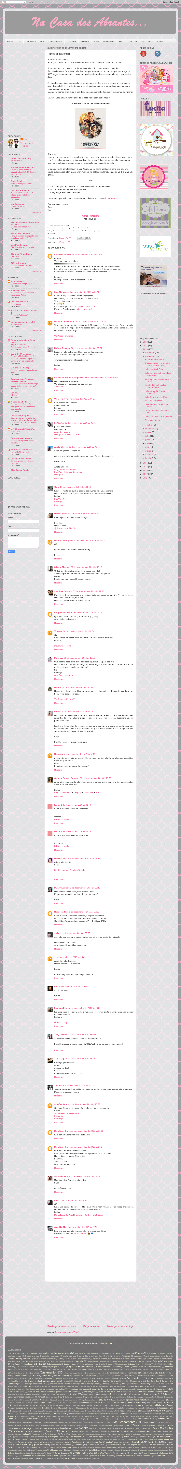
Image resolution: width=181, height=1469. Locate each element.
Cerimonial (133, 1373)
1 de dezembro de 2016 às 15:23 (88, 1131)
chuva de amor (106, 1376)
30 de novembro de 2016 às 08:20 (75, 487)
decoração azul (78, 1384)
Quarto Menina (22, 1445)
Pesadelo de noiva (107, 1431)
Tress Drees (16, 304)
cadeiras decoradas (139, 1367)
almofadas (151, 1353)
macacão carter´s (66, 1419)
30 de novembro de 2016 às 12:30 (88, 591)
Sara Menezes (61, 292)
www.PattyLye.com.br (63, 675)
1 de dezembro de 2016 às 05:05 (75, 933)
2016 (145, 349)
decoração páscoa (14, 1394)
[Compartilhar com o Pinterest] (89, 238)
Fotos (14, 1405)
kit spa (134, 1411)
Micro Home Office (14, 1425)
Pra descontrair (77, 1437)
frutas (35, 1405)
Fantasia (145, 1400)
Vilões (49, 1458)
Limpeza (100, 1416)
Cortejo (97, 1381)
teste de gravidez (150, 1453)
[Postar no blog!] (81, 238)
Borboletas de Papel (64, 1215)
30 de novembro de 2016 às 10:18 (86, 567)
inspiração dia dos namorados (135, 1408)
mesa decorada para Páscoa (70, 1422)
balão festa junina (14, 1361)
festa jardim (94, 1402)
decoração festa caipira (16, 1392)
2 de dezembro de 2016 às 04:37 (75, 1200)
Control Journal (110, 1378)
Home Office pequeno (78, 1408)
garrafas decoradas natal (75, 1405)
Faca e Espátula (117, 1400)
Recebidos (68, 1445)
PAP (81, 1428)
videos (39, 1458)
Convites (34, 1381)
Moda (121, 41)
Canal (85, 216)
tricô (49, 1456)
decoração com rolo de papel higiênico (94, 1386)
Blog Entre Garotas (63, 1131)
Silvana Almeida (62, 567)
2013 (145, 470)
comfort (152, 1375)
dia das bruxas (88, 1394)
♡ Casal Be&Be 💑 (82, 1234)
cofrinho (117, 1375)
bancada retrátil (44, 1361)
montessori (71, 1425)
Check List (46, 1375)
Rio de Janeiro (134, 1447)
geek (104, 1405)
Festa (37, 1402)
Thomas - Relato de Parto (21, 265)
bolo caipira (163, 1364)
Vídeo (31, 1458)
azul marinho (166, 1359)
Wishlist (94, 1458)
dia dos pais (136, 1394)
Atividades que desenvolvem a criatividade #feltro (23, 294)
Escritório (46, 1400)
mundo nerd (83, 1425)
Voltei (79, 1458)
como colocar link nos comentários (31, 1378)
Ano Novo (26, 1359)
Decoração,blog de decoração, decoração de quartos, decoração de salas (24, 418)
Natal (127, 1425)
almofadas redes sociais (50, 1356)
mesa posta (100, 1422)
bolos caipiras (21, 1367)
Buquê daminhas (85, 1367)
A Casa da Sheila (19, 402)
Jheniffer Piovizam (63, 591)
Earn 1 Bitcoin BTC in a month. (23, 422)
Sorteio (76, 1452)
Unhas (69, 1456)
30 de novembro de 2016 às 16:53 (95, 778)
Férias (29, 1403)
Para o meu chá (19, 1431)
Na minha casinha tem (21, 450)
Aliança (106, 1353)
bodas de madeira (107, 1364)
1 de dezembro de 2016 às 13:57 (85, 1104)
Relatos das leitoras (114, 1445)
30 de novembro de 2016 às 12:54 (78, 631)
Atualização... (16, 431)
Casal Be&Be (60, 1227)
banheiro (79, 1361)
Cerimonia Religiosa (118, 1373)
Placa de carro (37, 1434)
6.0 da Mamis (16, 161)
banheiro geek (92, 1361)
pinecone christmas (14, 1434)
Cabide (126, 1367)
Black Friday (28, 1364)
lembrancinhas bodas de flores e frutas (102, 1413)
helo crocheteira (32, 1408)
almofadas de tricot (14, 1356)
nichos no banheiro (148, 1425)
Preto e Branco (129, 1437)
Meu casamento (124, 1422)
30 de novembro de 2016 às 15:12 (77, 711)
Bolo (155, 1364)
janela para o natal (78, 1411)
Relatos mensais (157, 1445)
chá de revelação (22, 1376)
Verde (138, 1456)
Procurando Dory (14, 1439)
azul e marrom (154, 1359)
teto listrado (163, 1453)
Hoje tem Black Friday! (155, 369)
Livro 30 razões (150, 1416)
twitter (88, 1215)
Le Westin (59, 423)
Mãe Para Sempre (19, 245)
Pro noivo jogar (163, 1437)
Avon (103, 1359)
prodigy (25, 1439)
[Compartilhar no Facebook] (86, 238)
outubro (149, 425)
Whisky (86, 1458)
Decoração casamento (130, 1384)
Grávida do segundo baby (21, 183)
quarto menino (40, 1445)
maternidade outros (14, 1422)
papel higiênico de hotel (110, 1428)
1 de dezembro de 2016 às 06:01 (74, 987)
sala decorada (161, 1450)
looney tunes (21, 1419)
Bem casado (168, 1361)
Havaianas (19, 1408)
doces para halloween (144, 1397)
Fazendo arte (19, 1402)
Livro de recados (165, 1416)
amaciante (66, 1356)
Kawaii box (98, 1411)
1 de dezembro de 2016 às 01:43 (76, 805)
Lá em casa (155, 1410)
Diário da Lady (60, 1022)
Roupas (32, 1450)
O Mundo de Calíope (21, 368)
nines (57, 1200)
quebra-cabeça (56, 1445)
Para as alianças (127, 1428)
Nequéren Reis (61, 912)
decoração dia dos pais (147, 1389)
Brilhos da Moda (61, 819)
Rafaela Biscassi (62, 348)
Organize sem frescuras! (22, 438)
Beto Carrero (15, 1364)
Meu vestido (166, 1423)
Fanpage (78, 793)
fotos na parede (24, 1405)
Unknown (58, 399)
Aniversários (13, 1359)
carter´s (34, 1373)
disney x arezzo (51, 1397)
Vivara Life (68, 1458)
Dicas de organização (25, 1397)
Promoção (97, 1439)
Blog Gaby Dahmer (62, 793)
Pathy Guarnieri (61, 888)
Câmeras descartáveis (131, 1369)
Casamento (31, 41)
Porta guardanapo (37, 1437)
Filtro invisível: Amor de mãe (22, 247)
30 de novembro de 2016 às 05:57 (86, 348)
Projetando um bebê (20, 234)
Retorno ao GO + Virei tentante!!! (155, 392)
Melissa (37, 1422)
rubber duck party (56, 1450)
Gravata (138, 1405)
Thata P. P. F (60, 1085)
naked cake (118, 1425)
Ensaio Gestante (17, 206)
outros (61, 1428)
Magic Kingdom (81, 1419)
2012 (145, 474)
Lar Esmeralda (17, 204)
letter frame (90, 1416)
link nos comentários (119, 1416)
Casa (19, 41)
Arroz (61, 1359)
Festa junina (106, 1403)
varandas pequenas (107, 1456)
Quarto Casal (154, 1442)
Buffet (62, 1367)
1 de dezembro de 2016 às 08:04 (83, 1035)
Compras (49, 1378)
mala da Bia (112, 1419)
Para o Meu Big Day (163, 1428)
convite (121, 1378)
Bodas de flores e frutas (88, 1364)
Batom (141, 1361)
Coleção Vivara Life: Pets (156, 397)
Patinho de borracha (80, 1431)
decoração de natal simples (78, 1389)
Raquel (57, 711)
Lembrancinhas (59, 1413)
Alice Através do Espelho (121, 1353)
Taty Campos (60, 1059)
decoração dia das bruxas (102, 1389)
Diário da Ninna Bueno (22, 254)
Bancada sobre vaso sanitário (62, 1361)
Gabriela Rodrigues (63, 540)
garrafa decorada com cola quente (52, 1405)
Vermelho (146, 1456)
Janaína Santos (61, 1104)
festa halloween (80, 1403)
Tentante (122, 1453)
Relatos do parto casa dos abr (136, 1445)
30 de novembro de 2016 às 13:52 (79, 658)
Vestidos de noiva (161, 1456)
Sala (91, 1450)
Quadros (13, 1442)
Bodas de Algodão (54, 1364)
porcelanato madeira (75, 1434)
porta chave (158, 1434)
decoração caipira (93, 1384)
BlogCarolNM (60, 499)
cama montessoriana (112, 1369)
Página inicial (91, 1326)
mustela (93, 1425)
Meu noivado (150, 1422)
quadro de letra (150, 1439)
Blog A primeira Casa (87, 306)
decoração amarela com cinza (36, 1384)
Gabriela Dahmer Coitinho (66, 778)
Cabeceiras (116, 1367)
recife (90, 1445)
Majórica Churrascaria (97, 1419)
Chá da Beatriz (146, 1373)
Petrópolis (151, 1431)
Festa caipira (47, 1403)
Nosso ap (132, 41)
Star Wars (89, 1453)
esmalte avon (57, 1400)
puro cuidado (114, 1439)
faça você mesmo (132, 1400)
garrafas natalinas (93, 1405)
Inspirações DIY (166, 1408)
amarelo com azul (79, 1356)
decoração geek (53, 1392)
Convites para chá (51, 1381)
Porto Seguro (53, 1437)
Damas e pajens (167, 1381)
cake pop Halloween (70, 1369)
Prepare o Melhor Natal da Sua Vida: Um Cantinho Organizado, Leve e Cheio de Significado (24, 358)
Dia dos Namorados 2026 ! (22, 227)
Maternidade (108, 41)
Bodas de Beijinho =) (19, 315)
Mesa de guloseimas (50, 1422)
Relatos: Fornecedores (58, 1447)
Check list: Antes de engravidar (159, 416)
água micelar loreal (93, 1353)
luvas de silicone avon (49, 1419)
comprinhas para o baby (83, 1378)
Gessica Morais (61, 858)
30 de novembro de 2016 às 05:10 (87, 255)
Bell (56, 987)
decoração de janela (118, 1386)
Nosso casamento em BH (23, 322)
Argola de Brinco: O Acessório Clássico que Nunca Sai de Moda (24, 346)
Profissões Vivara (85, 1439)
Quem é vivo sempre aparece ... (24, 284)
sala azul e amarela (146, 1450)
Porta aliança (146, 1434)
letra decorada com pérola (74, 1416)
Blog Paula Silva (62, 613)
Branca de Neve (34, 1367)
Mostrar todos (36, 212)
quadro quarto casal (165, 1439)
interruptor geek (37, 1411)
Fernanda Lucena (62, 255)
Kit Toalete (142, 1411)
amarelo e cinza (111, 1356)
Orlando (48, 1428)
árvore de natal (84, 1359)
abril (147, 447)
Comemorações (55, 41)
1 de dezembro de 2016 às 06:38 (86, 1008)
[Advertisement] (90, 1303)
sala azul (134, 1450)
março (148, 451)
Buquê (70, 1367)
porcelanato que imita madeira (96, 1434)
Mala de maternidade (127, 1419)
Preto (118, 1437)
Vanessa (58, 631)
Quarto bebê (137, 1442)
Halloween (161, 1405)
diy (61, 1397)
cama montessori (96, 1369)
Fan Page (58, 1119)
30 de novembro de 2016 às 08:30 (83, 514)
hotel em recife (100, 1408)
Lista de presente (136, 1416)
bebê (148, 1361)
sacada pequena (80, 1450)
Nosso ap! (161, 1425)
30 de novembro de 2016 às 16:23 (79, 754)
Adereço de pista (62, 1353)
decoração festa (164, 1389)
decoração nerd (145, 1392)
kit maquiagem (123, 1411)
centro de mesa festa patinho (96, 1373)
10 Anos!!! (15, 395)
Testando (134, 1453)
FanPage (58, 501)
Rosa (165, 1447)
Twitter (78, 435)
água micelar (79, 1353)
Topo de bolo (24, 1456)
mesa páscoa (88, 1422)
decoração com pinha (27, 1386)
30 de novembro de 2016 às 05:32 (90, 321)
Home (10, 41)
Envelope (25, 1400)
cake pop (56, 1369)
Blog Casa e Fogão (20, 470)
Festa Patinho (119, 1403)
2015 (145, 463)
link (108, 1416)
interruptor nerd (51, 1411)
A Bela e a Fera (29, 1353)
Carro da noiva (23, 1373)
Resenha (73, 1447)
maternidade (163, 1419)
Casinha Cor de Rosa (21, 459)
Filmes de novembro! (154, 359)
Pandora (72, 1428)
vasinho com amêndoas (125, 1456)
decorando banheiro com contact (35, 1394)
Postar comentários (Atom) (67, 1332)
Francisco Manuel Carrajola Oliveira (71, 378)
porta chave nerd (20, 1437)
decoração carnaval (110, 1384)
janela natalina (64, 1411)
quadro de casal (135, 1439)
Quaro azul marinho (62, 1442)
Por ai (96, 41)
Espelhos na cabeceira (89, 1400)
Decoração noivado (163, 1392)
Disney (40, 1397)
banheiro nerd (104, 1361)
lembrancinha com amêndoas (39, 1413)
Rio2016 (145, 1447)
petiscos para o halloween (133, 1431)
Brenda (57, 687)
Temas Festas (147, 41)
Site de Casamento (62, 1453)
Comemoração (142, 1375)
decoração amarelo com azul (59, 1384)
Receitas (78, 1445)
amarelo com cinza (95, 1356)
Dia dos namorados (119, 1394)
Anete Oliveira (61, 447)
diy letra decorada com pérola (95, 1397)
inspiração (118, 1408)
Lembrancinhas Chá (127, 1414)
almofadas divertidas (31, 1356)
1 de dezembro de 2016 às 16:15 (86, 1176)
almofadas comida (164, 1353)
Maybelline (28, 1422)
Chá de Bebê (160, 1373)
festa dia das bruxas (63, 1403)
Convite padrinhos (135, 1378)
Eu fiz (103, 1399)
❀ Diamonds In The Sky (65, 528)
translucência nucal (38, 1456)
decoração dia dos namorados (125, 1389)
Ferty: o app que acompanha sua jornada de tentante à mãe (24, 237)
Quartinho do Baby (95, 1442)
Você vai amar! (18, 290)
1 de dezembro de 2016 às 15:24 (88, 1147)
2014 (145, 467)
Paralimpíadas (37, 1431)
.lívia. (56, 933)
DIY (42, 41)
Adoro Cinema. (110, 198)
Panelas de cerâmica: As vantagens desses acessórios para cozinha (23, 406)
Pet (118, 1431)
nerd (137, 1425)
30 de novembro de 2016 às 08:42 (89, 540)
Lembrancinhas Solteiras (33, 1416)
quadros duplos (25, 1442)
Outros (160, 41)
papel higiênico (94, 1428)
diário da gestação (152, 1394)
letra (47, 1416)
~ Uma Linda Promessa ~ (23, 167)
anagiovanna (137, 1356)
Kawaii (89, 1411)
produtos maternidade (58, 1439)
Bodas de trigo (135, 1364)
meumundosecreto (62, 646)
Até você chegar (18, 263)
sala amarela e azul (104, 1450)
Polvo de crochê (51, 1434)
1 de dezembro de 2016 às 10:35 (83, 1059)
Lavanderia (22, 1413)
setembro (149, 429)
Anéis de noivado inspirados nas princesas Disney (157, 364)
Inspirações (152, 1408)
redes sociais (99, 1445)
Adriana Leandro (62, 1176)
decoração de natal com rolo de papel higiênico (48, 1389)
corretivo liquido (68, 1381)
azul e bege (142, 1359)
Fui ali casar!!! (16, 324)
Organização (26, 1428)
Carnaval (11, 1373)
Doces (131, 1397)
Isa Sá (57, 805)
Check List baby (62, 1376)
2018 (145, 342)
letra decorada (57, 1416)
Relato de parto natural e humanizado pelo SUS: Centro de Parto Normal (24, 172)
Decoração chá (149, 1384)
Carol (56, 487)
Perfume (95, 1431)
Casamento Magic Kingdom (73, 1373)
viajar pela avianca (19, 1458)
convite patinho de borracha (17, 1381)
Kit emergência (109, 1411)
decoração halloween (71, 1392)
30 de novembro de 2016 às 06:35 (80, 423)
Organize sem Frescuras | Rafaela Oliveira (23, 380)
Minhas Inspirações (85, 309)
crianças (115, 1381)
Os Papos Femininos (64, 321)
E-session (167, 1397)
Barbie (133, 1361)
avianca (95, 1359)
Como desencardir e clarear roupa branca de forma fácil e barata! (24, 385)
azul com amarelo (129, 1359)
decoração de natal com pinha (159, 1386)
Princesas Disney (146, 1437)
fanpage (79, 1215)
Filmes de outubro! (153, 420)
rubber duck (42, 1450)
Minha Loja (41, 1425)
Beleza (156, 1361)
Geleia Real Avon (126, 1405)
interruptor (25, 1411)
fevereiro (149, 454)
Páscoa (64, 1431)
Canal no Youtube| (78, 870)
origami (39, 1428)
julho (147, 436)
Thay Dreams (60, 1035)
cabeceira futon (103, 1367)
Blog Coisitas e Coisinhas (65, 469)
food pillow (157, 1402)
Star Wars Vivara (102, 1453)
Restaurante (122, 1447)
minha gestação (28, 1425)
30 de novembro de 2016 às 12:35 (86, 613)
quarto (108, 1442)
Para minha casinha (143, 1428)
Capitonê (168, 1369)
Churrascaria (91, 1375)
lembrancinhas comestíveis (148, 1414)
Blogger (108, 1343)
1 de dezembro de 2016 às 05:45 (71, 957)
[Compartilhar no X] (84, 238)
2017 (145, 346)
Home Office (46, 1408)
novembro (150, 356)
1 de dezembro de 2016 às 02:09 (85, 858)
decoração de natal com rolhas (18, 1389)
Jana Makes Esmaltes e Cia (66, 1113)
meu (108, 1422)
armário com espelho (48, 1359)
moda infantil (60, 1425)
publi (105, 1439)
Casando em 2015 (19, 302)
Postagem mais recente (61, 1326)
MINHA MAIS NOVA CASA (23, 429)
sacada (68, 1450)
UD (62, 1456)
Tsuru (56, 1456)
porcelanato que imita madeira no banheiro (124, 1434)
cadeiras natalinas (155, 1367)
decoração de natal (136, 1386)
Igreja (110, 1408)
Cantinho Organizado (21, 354)
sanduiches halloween (36, 1453)
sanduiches (21, 1453)
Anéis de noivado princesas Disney (158, 1356)
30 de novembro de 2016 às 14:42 (77, 687)
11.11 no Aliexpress (153, 401)
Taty (25, 139)
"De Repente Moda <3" (64, 699)
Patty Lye (58, 658)
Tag (114, 1453)
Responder (59, 284)
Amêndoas (126, 1356)
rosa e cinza (22, 1450)
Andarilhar (58, 387)
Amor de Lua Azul (62, 432)
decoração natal (129, 1392)
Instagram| (64, 870)
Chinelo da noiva (78, 1375)
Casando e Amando (20, 190)
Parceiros (50, 1431)
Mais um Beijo (17, 281)
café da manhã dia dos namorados (29, 1369)
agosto (148, 432)
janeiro (148, 458)
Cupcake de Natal (153, 1381)
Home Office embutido (60, 1408)
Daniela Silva (60, 514)
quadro (124, 1439)
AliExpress (138, 1353)
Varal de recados (81, 1456)
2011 (145, 478)
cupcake (125, 1381)
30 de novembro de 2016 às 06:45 (84, 447)
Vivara (57, 1458)
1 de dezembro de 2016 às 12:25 (82, 1085)
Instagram (94, 216)
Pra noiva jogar (96, 1437)
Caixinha (47, 1369)
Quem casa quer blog (21, 158)
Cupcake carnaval (137, 1381)
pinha (26, 1434)
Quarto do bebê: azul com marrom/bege (156, 386)
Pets (159, 1431)
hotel (90, 1408)
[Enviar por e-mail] (78, 238)
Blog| (56, 870)
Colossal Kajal (128, 1375)
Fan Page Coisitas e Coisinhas (68, 472)
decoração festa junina (36, 1392)
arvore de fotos (71, 1359)
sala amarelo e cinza (121, 1450)
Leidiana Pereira (62, 1008)
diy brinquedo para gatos (73, 1397)
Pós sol (64, 1437)
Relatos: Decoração (39, 1447)
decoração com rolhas (47, 1386)
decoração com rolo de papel (68, 1386)
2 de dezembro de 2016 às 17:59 (82, 1227)
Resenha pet (99, 1447)
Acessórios (44, 1353)
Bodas (39, 1364)
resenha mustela (86, 1447)
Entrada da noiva (14, 1400)
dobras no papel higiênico (117, 1397)
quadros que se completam (43, 1442)
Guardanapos (148, 1405)
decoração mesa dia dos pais (109, 1392)
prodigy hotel (34, 1439)
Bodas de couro (70, 1364)
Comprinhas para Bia (63, 1378)
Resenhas (85, 41)
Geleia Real (113, 1405)
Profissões (72, 1439)
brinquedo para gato (50, 1367)
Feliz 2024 (15, 256)
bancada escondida (29, 1361)
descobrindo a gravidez (58, 1394)
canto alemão (157, 1369)
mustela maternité (105, 1425)
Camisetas (145, 1369)
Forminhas (168, 1402)
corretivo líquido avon (83, 1381)
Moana (51, 1425)
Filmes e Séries (66, 242)
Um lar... (14, 393)
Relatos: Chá (23, 1447)
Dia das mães (102, 1394)
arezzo (35, 1359)
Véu (9, 1458)
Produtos (45, 1439)
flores (148, 1402)
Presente (110, 1437)
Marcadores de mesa (146, 1419)
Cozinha (106, 1381)
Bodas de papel (121, 1364)
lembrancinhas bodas (78, 1413)
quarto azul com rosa (121, 1442)
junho (148, 440)
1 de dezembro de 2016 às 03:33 (84, 912)
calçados (83, 1369)
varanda (94, 1456)
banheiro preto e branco (120, 1361)
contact (98, 1378)
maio (147, 443)
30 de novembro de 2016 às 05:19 (83, 292)
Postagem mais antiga (120, 1326)
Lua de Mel (33, 1419)
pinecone (167, 1431)
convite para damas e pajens (159, 1378)
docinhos (158, 1397)
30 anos (17, 1353)
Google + (69, 435)
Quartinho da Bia (78, 1442)
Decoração (71, 41)
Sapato (49, 1453)
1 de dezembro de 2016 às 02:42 (85, 888)
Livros (10, 1419)
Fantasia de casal (158, 1400)
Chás (34, 1375)
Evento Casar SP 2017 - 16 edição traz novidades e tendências (22, 195)
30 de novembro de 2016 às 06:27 (79, 399)
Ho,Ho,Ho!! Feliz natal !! (21, 452)
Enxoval (35, 1400)
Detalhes (73, 1394)
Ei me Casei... (17, 181)
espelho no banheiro (71, 1400)
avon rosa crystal (114, 1359)
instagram (98, 1215)
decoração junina (89, 1392)
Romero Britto (155, 1447)
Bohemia (148, 1364)
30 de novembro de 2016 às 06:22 (105, 378)
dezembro (150, 352)
